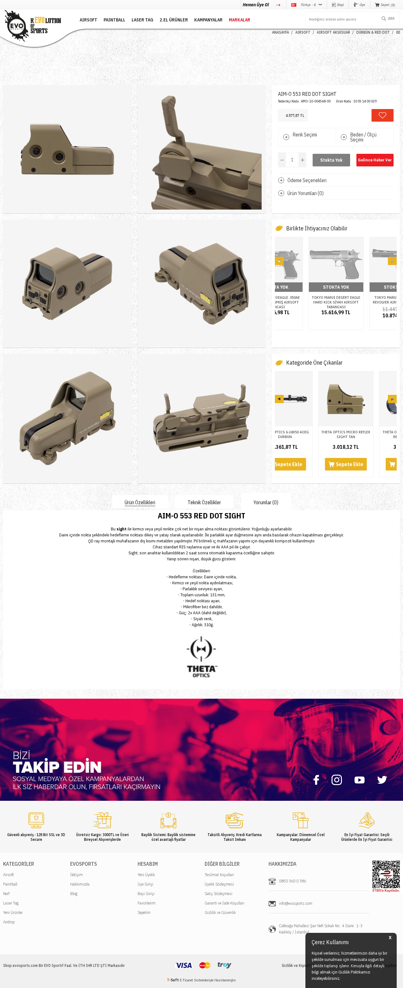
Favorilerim (147, 903)
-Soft (173, 980)
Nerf (6, 893)
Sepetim (144, 912)
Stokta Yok (331, 160)
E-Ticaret (186, 980)
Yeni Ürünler (13, 912)
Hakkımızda (79, 884)
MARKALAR (239, 20)
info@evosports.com (295, 903)
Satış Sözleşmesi (218, 893)
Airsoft (8, 874)
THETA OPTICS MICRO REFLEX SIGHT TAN (305, 434)
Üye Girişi (145, 884)
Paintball (10, 884)
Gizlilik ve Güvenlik (220, 912)
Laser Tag (11, 903)
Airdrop (8, 922)
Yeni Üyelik (146, 874)
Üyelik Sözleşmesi (219, 884)
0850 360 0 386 (292, 881)
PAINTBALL (114, 20)
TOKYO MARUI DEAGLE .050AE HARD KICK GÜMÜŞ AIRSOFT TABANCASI (305, 299)
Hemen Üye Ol (256, 5)
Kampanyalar (208, 20)
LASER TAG (142, 20)
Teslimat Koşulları (219, 874)
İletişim (76, 874)
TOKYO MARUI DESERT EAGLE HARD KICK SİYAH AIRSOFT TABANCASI (366, 299)
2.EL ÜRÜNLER (174, 20)
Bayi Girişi (146, 893)
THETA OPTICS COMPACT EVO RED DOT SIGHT (366, 434)
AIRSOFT (88, 20)
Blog (73, 893)
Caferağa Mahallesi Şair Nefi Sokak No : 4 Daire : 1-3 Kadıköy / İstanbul (320, 929)
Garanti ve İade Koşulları (224, 903)
